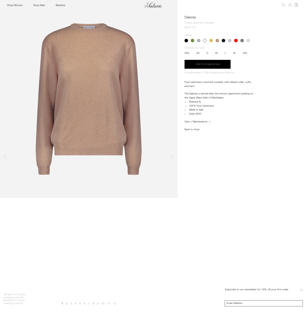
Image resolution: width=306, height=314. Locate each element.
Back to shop (192, 129)
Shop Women (15, 5)
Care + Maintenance (196, 122)
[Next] (172, 157)
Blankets (60, 5)
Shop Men (39, 5)
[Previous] (6, 157)
